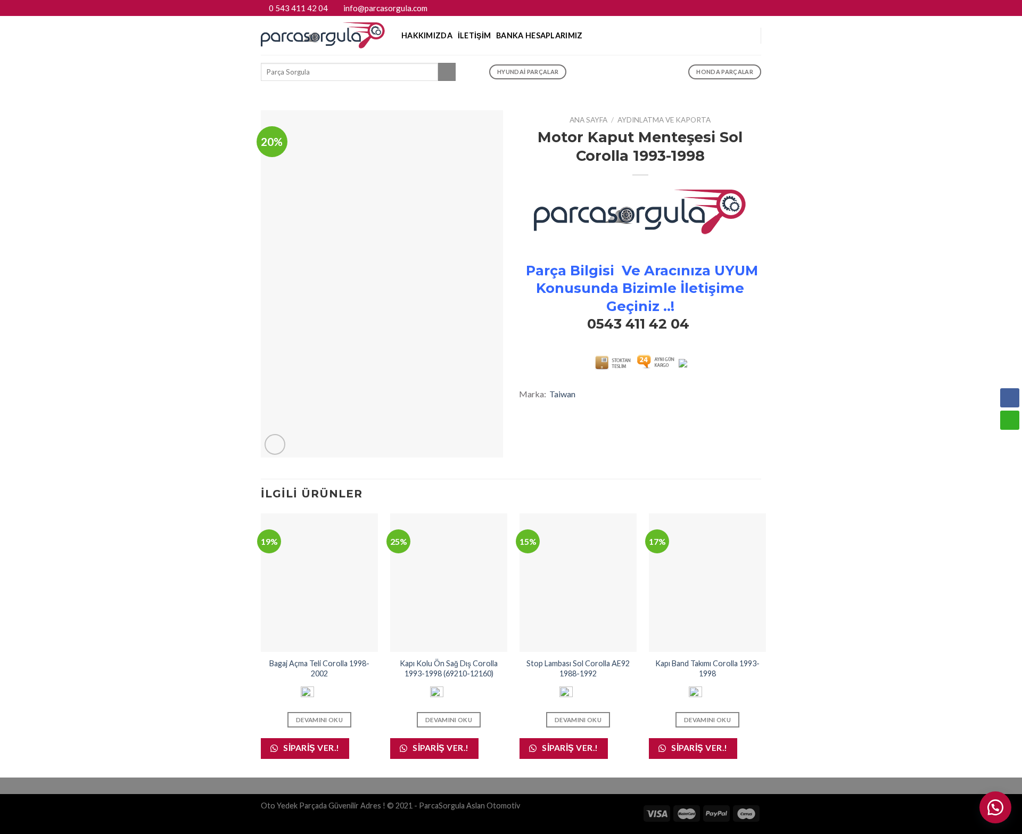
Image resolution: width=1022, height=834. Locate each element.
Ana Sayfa (588, 120)
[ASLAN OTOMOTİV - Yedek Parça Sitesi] (323, 35)
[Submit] (447, 72)
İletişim (474, 35)
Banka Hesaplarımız (539, 35)
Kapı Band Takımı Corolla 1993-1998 (707, 668)
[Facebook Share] (1009, 397)
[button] (1009, 441)
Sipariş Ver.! (311, 748)
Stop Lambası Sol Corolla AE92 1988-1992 (578, 668)
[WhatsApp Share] (1009, 420)
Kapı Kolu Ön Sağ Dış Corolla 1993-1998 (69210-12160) (449, 668)
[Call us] (756, 8)
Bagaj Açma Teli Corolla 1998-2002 (319, 668)
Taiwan (562, 394)
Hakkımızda (426, 35)
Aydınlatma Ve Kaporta (664, 120)
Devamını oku (319, 719)
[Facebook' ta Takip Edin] (735, 8)
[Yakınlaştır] (275, 444)
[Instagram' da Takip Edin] (746, 8)
